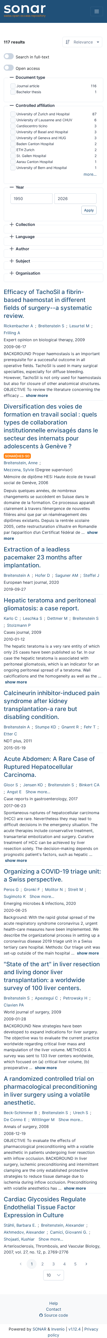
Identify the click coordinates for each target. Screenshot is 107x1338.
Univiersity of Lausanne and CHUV (44, 120)
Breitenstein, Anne (21, 462)
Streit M (75, 889)
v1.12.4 (74, 1329)
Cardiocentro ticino (31, 126)
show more (37, 395)
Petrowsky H (75, 998)
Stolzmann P (19, 625)
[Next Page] (86, 1264)
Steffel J (91, 575)
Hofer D (42, 575)
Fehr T (90, 726)
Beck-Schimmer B (20, 1112)
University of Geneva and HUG (41, 138)
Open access (28, 68)
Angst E (14, 791)
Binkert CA (89, 784)
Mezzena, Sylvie (19, 469)
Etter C (10, 733)
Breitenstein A (17, 575)
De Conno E (15, 1119)
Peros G (11, 889)
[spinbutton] (31, 198)
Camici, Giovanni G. (68, 1232)
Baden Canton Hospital (35, 144)
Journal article (27, 86)
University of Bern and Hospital (41, 168)
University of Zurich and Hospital (42, 114)
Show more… (38, 791)
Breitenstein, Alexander (62, 1225)
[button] (27, 77)
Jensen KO (33, 784)
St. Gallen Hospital (31, 156)
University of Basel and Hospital (42, 132)
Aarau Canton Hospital (34, 162)
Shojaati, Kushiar (19, 1239)
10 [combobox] (49, 1275)
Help (53, 1303)
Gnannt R (70, 726)
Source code (55, 1315)
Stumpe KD (45, 726)
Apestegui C (46, 998)
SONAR (39, 1329)
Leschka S (32, 618)
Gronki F (32, 889)
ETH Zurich (25, 150)
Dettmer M (57, 618)
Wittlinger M (43, 1119)
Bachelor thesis (28, 92)
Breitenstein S (51, 325)
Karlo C (11, 618)
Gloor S (11, 784)
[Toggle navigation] (96, 11)
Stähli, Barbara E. (20, 1225)
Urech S (80, 1112)
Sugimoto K (15, 896)
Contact (53, 1309)
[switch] (9, 56)
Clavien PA (14, 1005)
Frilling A (12, 332)
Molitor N (54, 889)
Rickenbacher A (18, 325)
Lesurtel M (79, 325)
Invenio (58, 1329)
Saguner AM (66, 575)
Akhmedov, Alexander (24, 1232)
